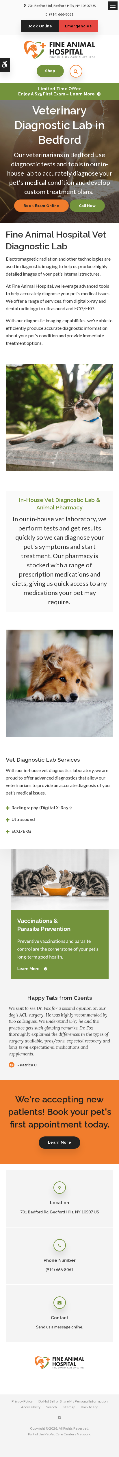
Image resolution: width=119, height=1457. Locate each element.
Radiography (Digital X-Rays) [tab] (42, 807)
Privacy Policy (22, 1401)
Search (51, 1407)
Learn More (59, 1142)
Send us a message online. (59, 1326)
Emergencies (78, 26)
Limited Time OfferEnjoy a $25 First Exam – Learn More (56, 91)
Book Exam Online (41, 206)
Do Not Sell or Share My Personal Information (73, 1401)
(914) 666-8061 (61, 14)
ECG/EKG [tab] (21, 831)
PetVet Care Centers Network (67, 1434)
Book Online (39, 26)
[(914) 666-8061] (87, 205)
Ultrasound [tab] (23, 819)
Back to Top (89, 1407)
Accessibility (30, 1407)
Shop (50, 71)
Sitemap (69, 1407)
